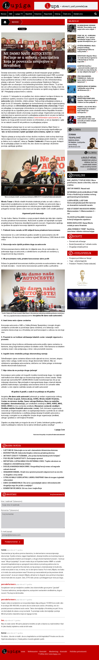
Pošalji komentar (12, 542)
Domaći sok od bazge (77, 241)
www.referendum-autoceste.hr (46, 118)
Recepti (75, 236)
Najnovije (73, 21)
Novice (15, 22)
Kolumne (38, 14)
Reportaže (48, 14)
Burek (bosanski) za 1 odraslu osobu (83, 244)
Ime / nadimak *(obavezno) (11, 501)
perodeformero (8, 584)
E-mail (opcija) (6, 531)
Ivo (2, 620)
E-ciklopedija (79, 253)
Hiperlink (28, 14)
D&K (10, 14)
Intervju (57, 14)
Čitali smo (67, 14)
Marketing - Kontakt (58, 651)
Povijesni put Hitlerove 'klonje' (80, 258)
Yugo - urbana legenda (78, 261)
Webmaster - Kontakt (37, 651)
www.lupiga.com (55, 654)
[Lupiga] (16, 5)
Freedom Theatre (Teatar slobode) (82, 264)
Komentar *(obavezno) (10, 510)
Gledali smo (78, 14)
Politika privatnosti (78, 651)
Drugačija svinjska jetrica (78, 247)
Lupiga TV (19, 14)
